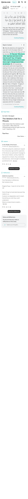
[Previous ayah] (22, 7)
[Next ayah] (25, 7)
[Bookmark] (7, 13)
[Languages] (19, 2)
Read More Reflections (14, 211)
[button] (23, 17)
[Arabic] (21, 45)
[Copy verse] (15, 13)
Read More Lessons (14, 168)
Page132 (12, 8)
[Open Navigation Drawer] (25, 2)
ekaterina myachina (7, 176)
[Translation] (24, 45)
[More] (24, 13)
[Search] (22, 2)
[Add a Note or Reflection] (21, 13)
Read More (5, 133)
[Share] (18, 13)
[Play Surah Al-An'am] (4, 13)
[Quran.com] (5, 2)
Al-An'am (13, 6)
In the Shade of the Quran (9, 144)
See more (15, 160)
